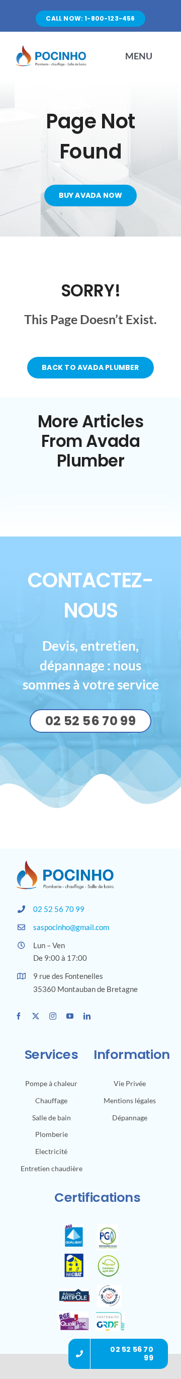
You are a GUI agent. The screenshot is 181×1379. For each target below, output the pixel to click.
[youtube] (69, 1016)
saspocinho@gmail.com (71, 927)
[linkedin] (86, 1016)
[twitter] (35, 1016)
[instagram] (52, 1016)
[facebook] (18, 1016)
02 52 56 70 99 (58, 908)
